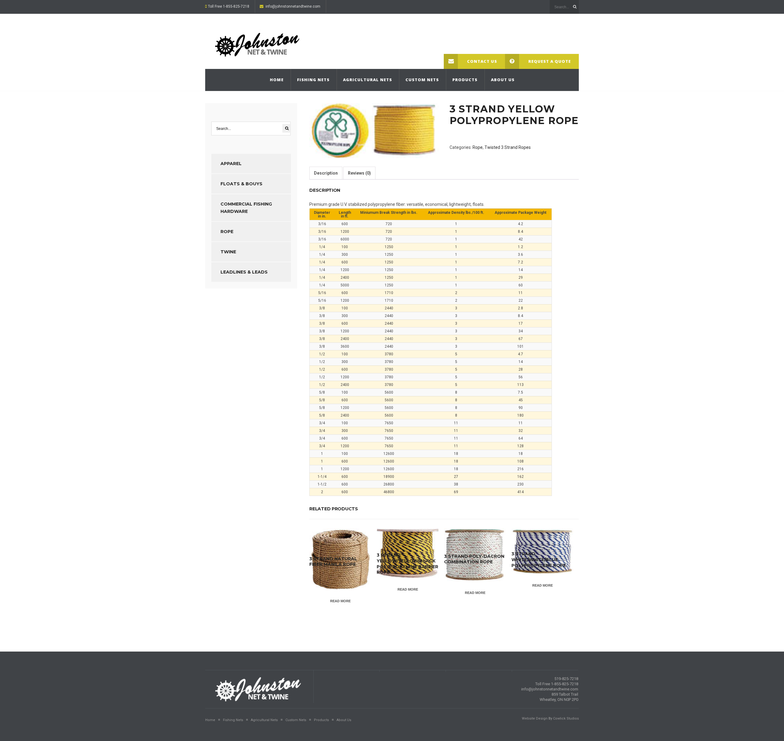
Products (464, 79)
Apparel (231, 163)
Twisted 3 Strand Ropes (507, 147)
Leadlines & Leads (244, 272)
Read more (340, 601)
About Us (502, 79)
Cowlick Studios (566, 718)
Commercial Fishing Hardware (246, 207)
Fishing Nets (313, 79)
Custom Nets (422, 79)
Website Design (535, 718)
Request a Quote (549, 61)
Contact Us (482, 61)
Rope (478, 147)
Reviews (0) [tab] (359, 173)
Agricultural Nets (367, 79)
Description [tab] (326, 173)
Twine (228, 252)
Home (277, 79)
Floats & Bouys (241, 184)
